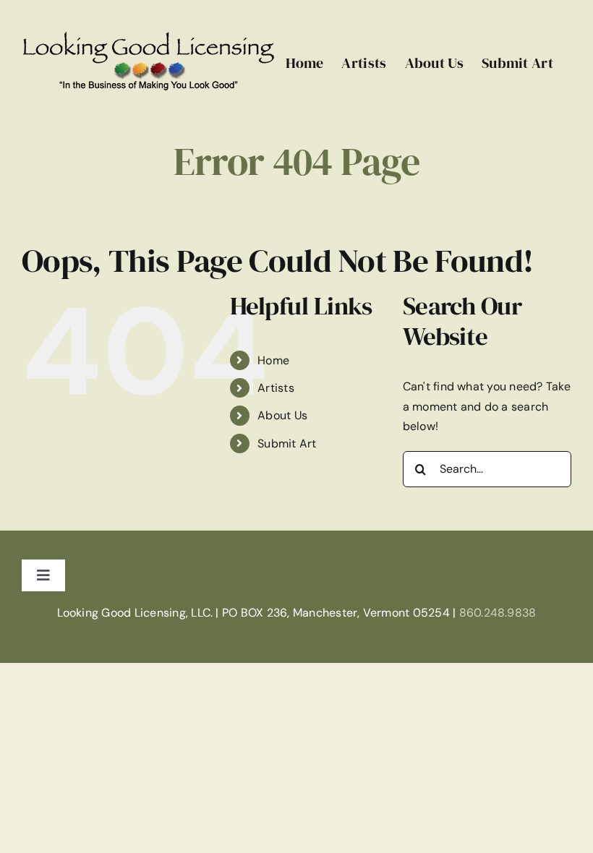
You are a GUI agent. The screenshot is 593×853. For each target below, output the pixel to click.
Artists (275, 387)
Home (273, 360)
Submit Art (286, 443)
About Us (282, 415)
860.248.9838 (498, 612)
